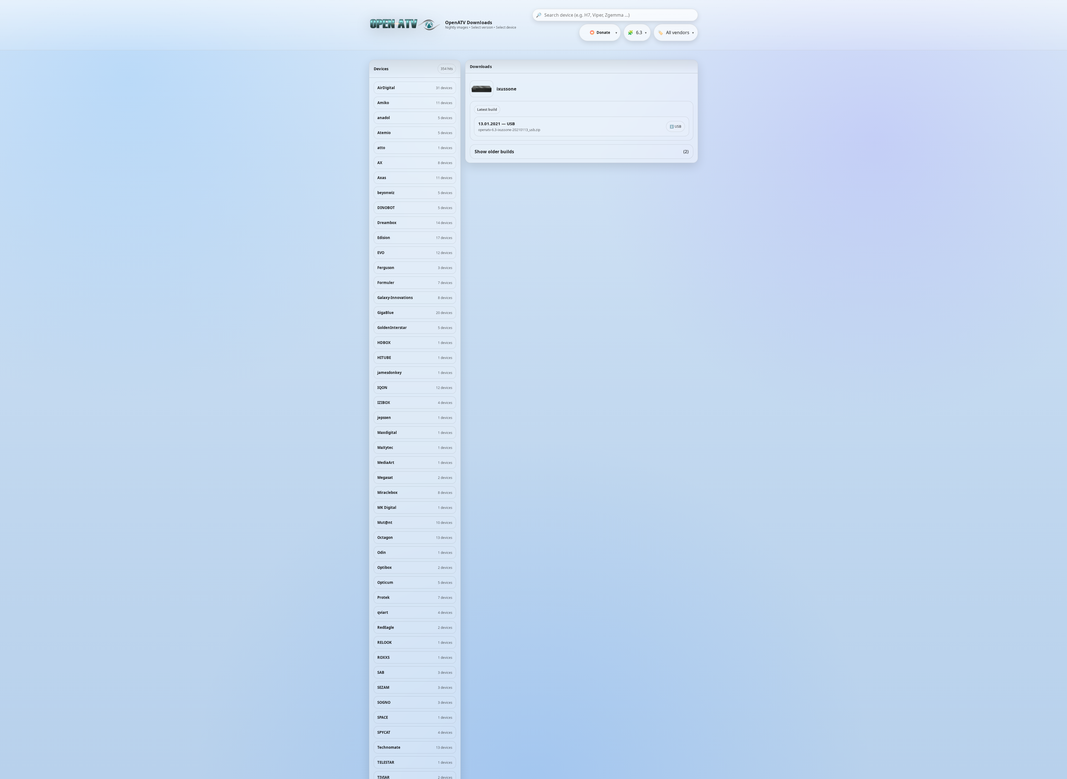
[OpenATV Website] (405, 25)
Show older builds (582, 152)
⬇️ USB (675, 126)
